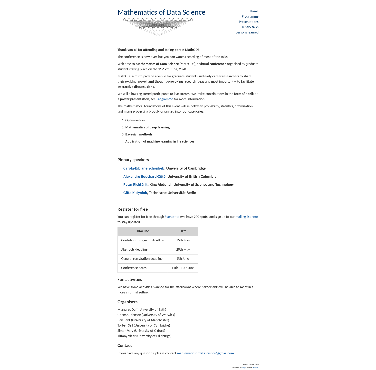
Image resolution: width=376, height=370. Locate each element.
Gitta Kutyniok (135, 193)
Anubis (255, 367)
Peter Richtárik (135, 185)
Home (254, 11)
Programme (250, 17)
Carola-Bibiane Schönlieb (143, 169)
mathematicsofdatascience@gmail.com (205, 353)
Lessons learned (247, 32)
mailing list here (247, 217)
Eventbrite (172, 217)
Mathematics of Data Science (161, 12)
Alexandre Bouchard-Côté (144, 177)
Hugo (244, 367)
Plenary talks (249, 27)
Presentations (248, 22)
